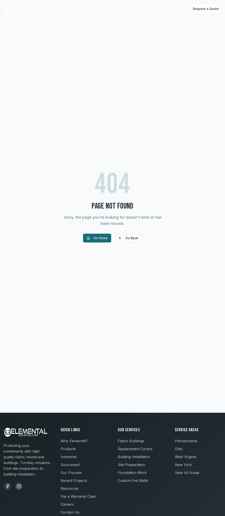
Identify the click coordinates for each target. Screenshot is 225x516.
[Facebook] (7, 486)
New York (183, 464)
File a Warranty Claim (78, 496)
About (159, 9)
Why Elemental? (74, 441)
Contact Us (70, 512)
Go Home (101, 238)
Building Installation (134, 457)
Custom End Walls (133, 480)
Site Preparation (131, 464)
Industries (69, 457)
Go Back (131, 238)
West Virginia (185, 457)
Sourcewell (46, 9)
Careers (67, 504)
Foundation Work (132, 472)
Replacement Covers (135, 449)
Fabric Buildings (131, 441)
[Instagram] (19, 486)
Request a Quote (206, 9)
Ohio (179, 449)
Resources (69, 488)
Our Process (71, 472)
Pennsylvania (186, 441)
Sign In (179, 9)
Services (112, 9)
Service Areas (137, 9)
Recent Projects (74, 480)
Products (70, 9)
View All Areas (187, 472)
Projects (91, 9)
